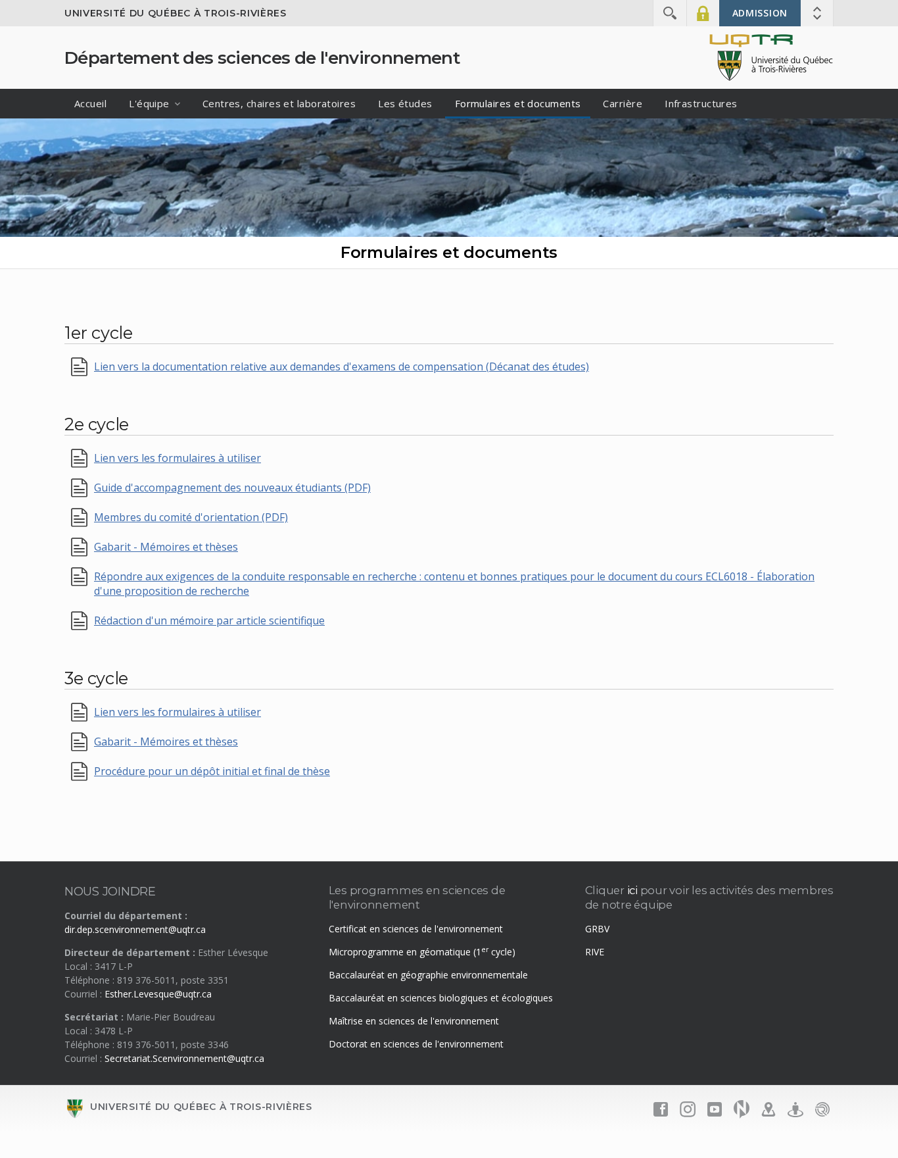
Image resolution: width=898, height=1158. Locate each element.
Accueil (90, 103)
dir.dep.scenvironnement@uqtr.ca (135, 929)
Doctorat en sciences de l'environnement (416, 1044)
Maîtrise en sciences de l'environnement (414, 1021)
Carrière (622, 103)
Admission (760, 13)
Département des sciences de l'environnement (262, 57)
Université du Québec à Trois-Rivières (175, 13)
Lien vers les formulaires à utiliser (177, 458)
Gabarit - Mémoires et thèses (166, 547)
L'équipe (149, 103)
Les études (405, 103)
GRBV (597, 928)
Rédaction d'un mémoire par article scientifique (209, 620)
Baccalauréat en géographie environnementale (428, 975)
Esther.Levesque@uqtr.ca (158, 994)
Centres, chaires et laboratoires (279, 103)
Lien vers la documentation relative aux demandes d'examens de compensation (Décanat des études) (341, 366)
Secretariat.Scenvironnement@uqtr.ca (184, 1058)
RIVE (594, 951)
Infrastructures (701, 103)
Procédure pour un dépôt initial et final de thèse (212, 771)
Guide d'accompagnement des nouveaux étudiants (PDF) (232, 487)
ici (632, 890)
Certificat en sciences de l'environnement (416, 928)
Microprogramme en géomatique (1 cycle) (422, 951)
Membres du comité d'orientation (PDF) (191, 517)
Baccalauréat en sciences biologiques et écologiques (441, 998)
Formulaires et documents (518, 103)
